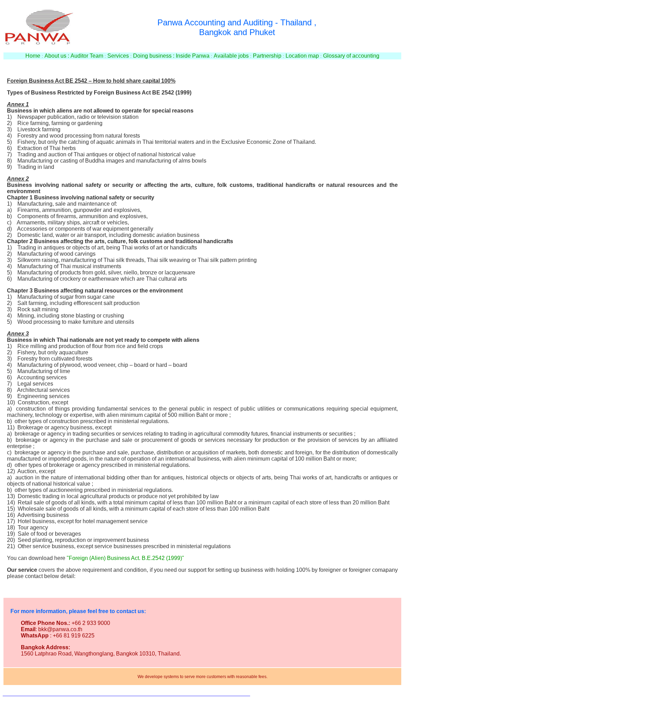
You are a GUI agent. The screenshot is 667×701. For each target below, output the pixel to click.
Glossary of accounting (351, 56)
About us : (56, 56)
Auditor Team (87, 56)
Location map (302, 56)
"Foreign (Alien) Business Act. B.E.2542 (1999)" (125, 558)
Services (118, 56)
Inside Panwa (192, 56)
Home (32, 56)
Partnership (267, 56)
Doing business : (153, 56)
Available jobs (231, 56)
